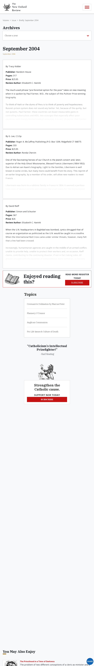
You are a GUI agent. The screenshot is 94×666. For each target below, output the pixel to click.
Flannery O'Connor (36, 313)
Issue (14, 20)
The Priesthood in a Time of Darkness (37, 661)
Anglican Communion (37, 322)
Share (90, 661)
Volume (6, 20)
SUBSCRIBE (77, 282)
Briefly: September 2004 (28, 20)
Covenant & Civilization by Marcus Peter (46, 304)
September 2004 (9, 54)
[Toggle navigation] (87, 7)
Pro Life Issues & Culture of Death (42, 331)
